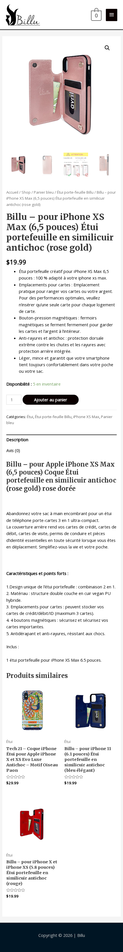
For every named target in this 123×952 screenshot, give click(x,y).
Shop (26, 192)
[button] (107, 48)
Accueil (12, 192)
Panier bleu (44, 192)
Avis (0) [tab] (13, 450)
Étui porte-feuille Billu (75, 192)
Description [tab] (17, 439)
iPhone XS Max (86, 416)
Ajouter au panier (50, 399)
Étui (30, 416)
